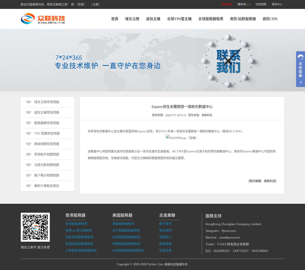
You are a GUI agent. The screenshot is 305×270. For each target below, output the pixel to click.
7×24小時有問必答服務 (233, 244)
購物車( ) (244, 4)
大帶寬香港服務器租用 (81, 250)
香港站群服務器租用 (79, 243)
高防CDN (270, 19)
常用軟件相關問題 (46, 154)
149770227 (241, 251)
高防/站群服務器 (243, 19)
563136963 (260, 251)
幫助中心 (277, 4)
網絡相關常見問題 (46, 144)
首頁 (114, 19)
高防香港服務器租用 (79, 237)
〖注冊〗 (95, 4)
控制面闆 (261, 4)
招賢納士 (165, 237)
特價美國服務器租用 (126, 243)
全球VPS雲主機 (179, 19)
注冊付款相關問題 (46, 165)
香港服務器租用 (76, 223)
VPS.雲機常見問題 (47, 133)
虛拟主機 (153, 19)
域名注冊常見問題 (46, 102)
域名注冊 (132, 19)
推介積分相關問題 (46, 175)
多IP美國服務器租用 (126, 230)
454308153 (221, 251)
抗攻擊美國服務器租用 (128, 250)
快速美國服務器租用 (126, 237)
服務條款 (165, 243)
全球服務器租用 (210, 19)
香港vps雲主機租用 (78, 230)
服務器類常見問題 (46, 123)
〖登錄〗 (81, 4)
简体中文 (226, 4)
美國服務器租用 (123, 223)
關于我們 (165, 223)
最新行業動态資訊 (46, 186)
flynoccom (229, 231)
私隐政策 (165, 250)
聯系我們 (165, 230)
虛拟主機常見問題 (46, 112)
